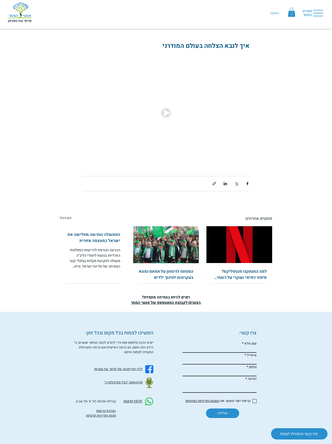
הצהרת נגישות (106, 410)
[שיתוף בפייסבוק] (247, 183)
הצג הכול (65, 218)
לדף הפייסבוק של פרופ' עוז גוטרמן (118, 368)
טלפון (253, 367)
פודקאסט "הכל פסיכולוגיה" (123, 382)
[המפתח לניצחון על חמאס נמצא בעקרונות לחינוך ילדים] (166, 244)
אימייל (252, 355)
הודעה (252, 379)
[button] (291, 12)
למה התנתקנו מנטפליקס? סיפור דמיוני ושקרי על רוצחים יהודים (240, 274)
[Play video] (166, 113)
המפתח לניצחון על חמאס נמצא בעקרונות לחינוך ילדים (166, 274)
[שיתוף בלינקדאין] (225, 183)
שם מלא (250, 343)
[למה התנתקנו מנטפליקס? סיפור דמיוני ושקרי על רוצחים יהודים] (239, 244)
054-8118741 (133, 401)
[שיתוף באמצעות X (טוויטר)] (236, 183)
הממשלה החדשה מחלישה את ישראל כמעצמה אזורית (94, 238)
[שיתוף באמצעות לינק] (214, 183)
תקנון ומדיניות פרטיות (101, 415)
